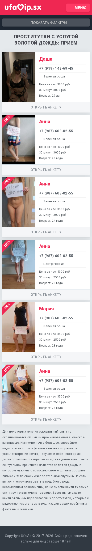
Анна (44, 121)
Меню (80, 8)
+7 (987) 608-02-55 (56, 131)
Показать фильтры (48, 23)
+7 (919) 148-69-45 (56, 68)
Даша (45, 59)
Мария (46, 309)
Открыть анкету (46, 107)
